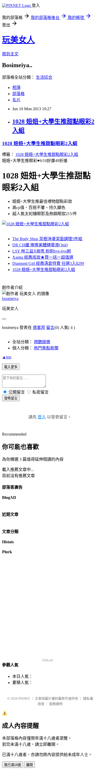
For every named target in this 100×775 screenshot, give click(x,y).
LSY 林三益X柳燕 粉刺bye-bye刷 (41, 251)
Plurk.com (47, 659)
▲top (6, 357)
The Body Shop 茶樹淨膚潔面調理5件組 (47, 239)
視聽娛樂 (42, 342)
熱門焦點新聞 (46, 348)
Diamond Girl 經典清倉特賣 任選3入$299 (48, 263)
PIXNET (24, 698)
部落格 (18, 94)
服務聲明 (56, 704)
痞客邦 (39, 327)
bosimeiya (10, 298)
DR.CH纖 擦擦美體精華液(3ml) (40, 245)
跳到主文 (10, 54)
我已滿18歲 (12, 765)
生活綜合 (44, 77)
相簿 (16, 87)
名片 (16, 100)
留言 (50, 327)
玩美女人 (18, 39)
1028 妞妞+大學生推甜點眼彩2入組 (39, 143)
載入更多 (10, 367)
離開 (29, 765)
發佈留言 (10, 398)
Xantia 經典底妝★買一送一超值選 (42, 257)
